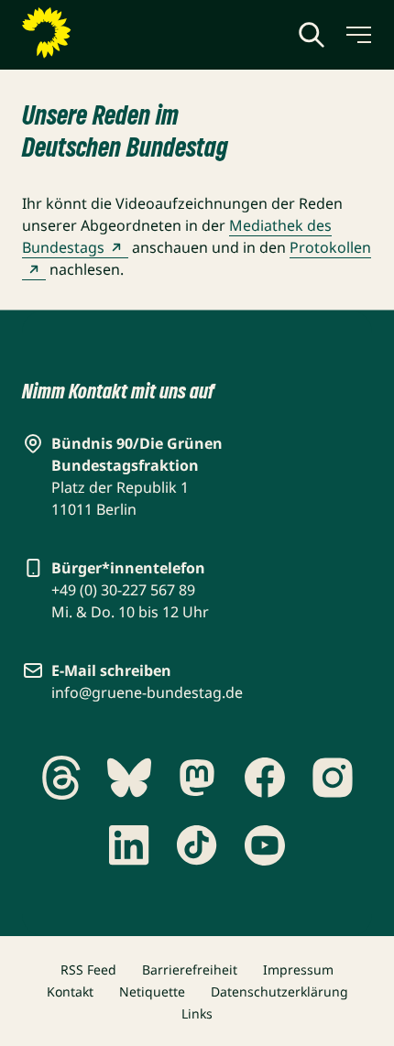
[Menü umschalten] (357, 35)
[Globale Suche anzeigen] (311, 34)
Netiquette (152, 991)
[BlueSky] (129, 778)
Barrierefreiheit (189, 969)
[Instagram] (333, 778)
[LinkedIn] (129, 845)
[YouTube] (265, 845)
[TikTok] (197, 845)
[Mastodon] (197, 778)
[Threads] (61, 778)
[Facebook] (265, 778)
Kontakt (70, 991)
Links (197, 1013)
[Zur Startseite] (90, 33)
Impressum (298, 969)
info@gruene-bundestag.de (147, 692)
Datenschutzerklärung (279, 991)
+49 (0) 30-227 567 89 (123, 590)
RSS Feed (88, 969)
